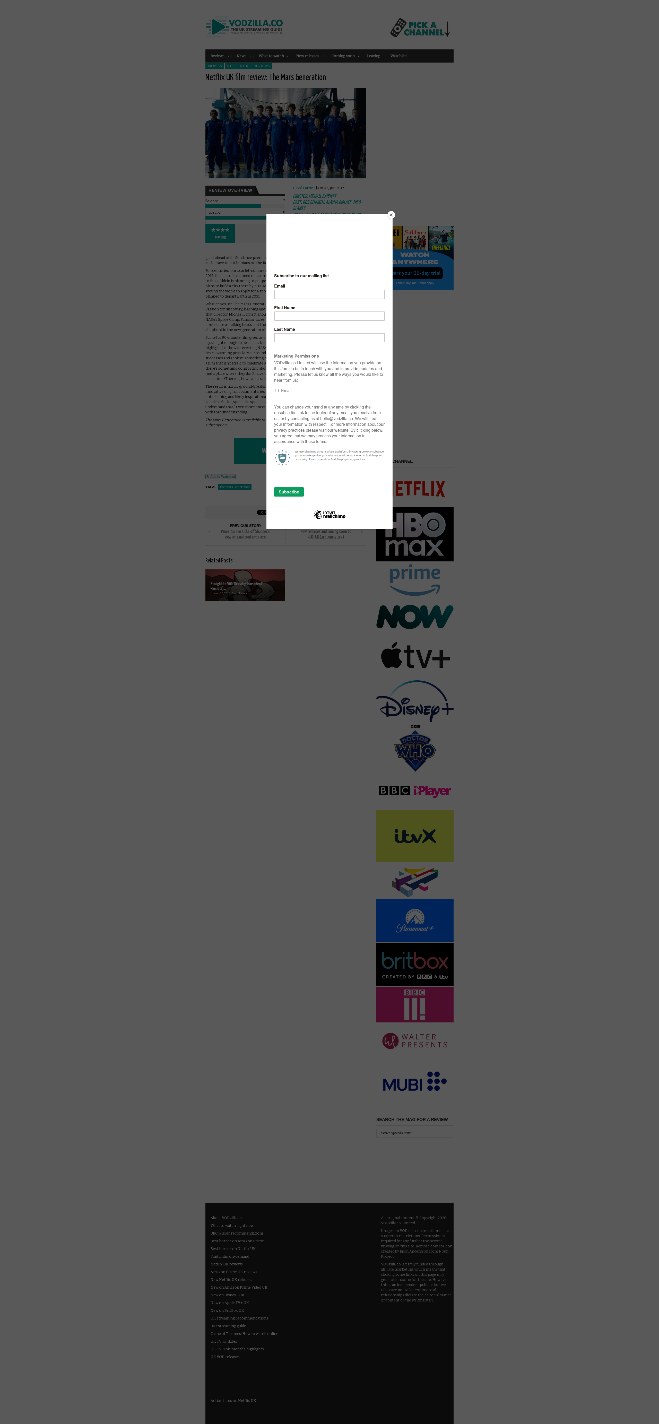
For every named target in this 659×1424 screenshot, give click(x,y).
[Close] (391, 215)
